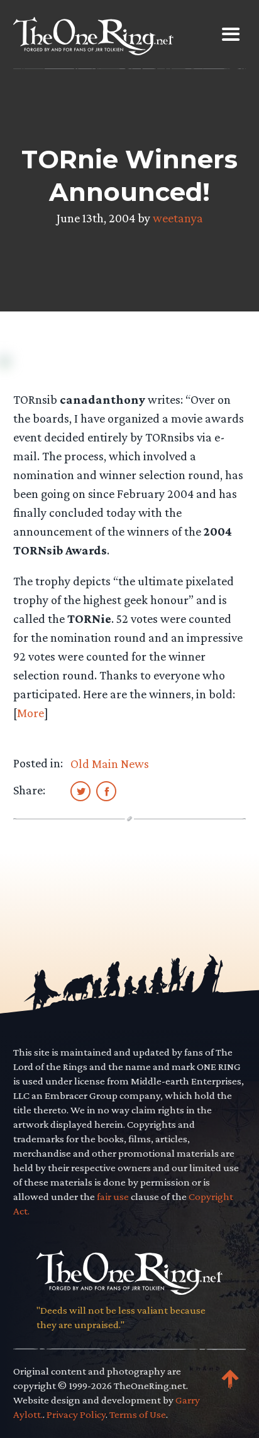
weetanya (178, 218)
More (30, 713)
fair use (113, 1197)
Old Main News (109, 763)
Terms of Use (137, 1414)
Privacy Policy (76, 1414)
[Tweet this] (80, 790)
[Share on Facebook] (106, 790)
